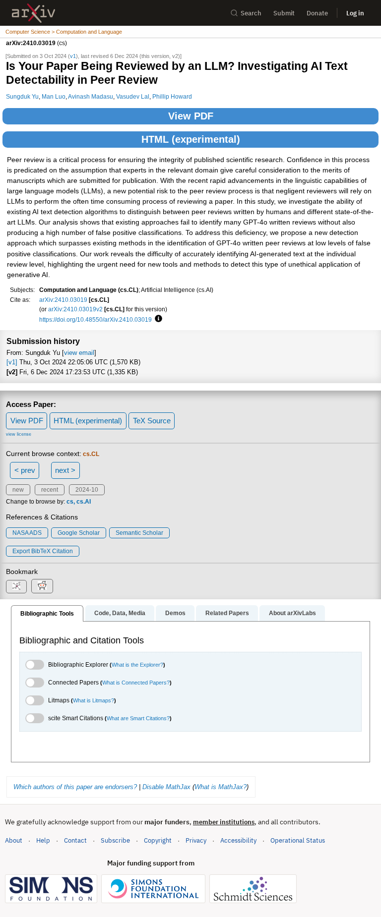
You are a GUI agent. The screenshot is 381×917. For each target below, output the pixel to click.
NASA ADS (27, 532)
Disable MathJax (166, 787)
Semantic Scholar (139, 532)
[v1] (11, 362)
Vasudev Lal (132, 96)
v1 (73, 56)
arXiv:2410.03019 (63, 299)
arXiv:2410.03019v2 (75, 309)
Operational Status (297, 840)
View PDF (190, 116)
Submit (284, 13)
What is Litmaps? (93, 700)
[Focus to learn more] (157, 319)
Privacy (196, 840)
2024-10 (86, 489)
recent (49, 489)
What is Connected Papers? (136, 683)
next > (65, 470)
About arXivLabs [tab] (292, 613)
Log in (355, 13)
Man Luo (53, 96)
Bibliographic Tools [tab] (47, 613)
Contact (75, 840)
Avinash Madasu (90, 96)
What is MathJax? (220, 787)
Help (43, 840)
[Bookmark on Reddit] (42, 586)
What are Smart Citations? (138, 718)
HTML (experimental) (190, 139)
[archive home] (33, 13)
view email (79, 352)
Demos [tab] (175, 613)
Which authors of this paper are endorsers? (75, 787)
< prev (24, 470)
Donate (317, 13)
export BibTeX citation (42, 551)
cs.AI (83, 501)
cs (69, 501)
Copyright (158, 840)
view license (18, 434)
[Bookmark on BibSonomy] (16, 586)
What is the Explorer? (137, 665)
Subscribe (115, 840)
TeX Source (152, 420)
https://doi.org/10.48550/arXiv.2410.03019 (95, 319)
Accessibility (238, 840)
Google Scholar (79, 532)
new (18, 489)
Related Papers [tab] (227, 613)
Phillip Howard (172, 96)
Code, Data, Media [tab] (119, 613)
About (13, 840)
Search (251, 13)
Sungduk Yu (22, 96)
